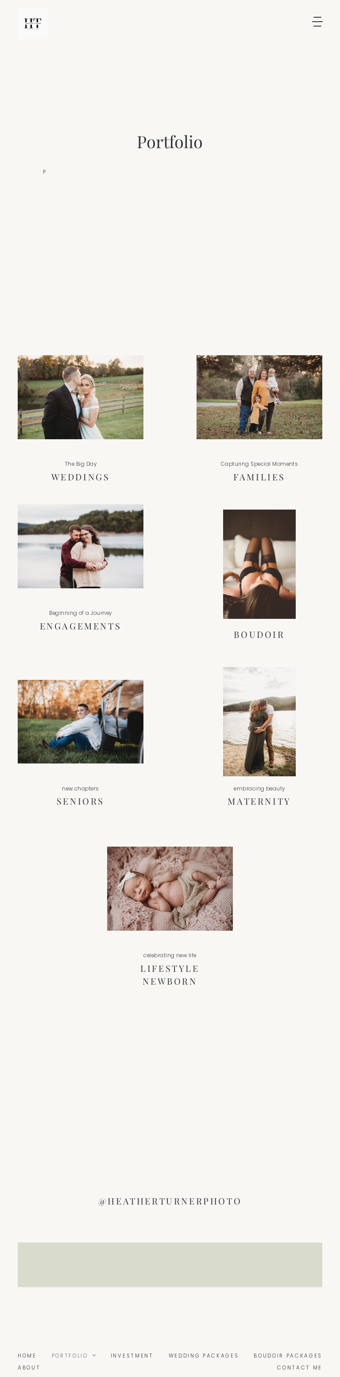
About (29, 1367)
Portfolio (70, 1355)
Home (27, 1355)
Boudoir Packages (288, 1355)
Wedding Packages (204, 1355)
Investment (132, 1355)
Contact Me (299, 1367)
